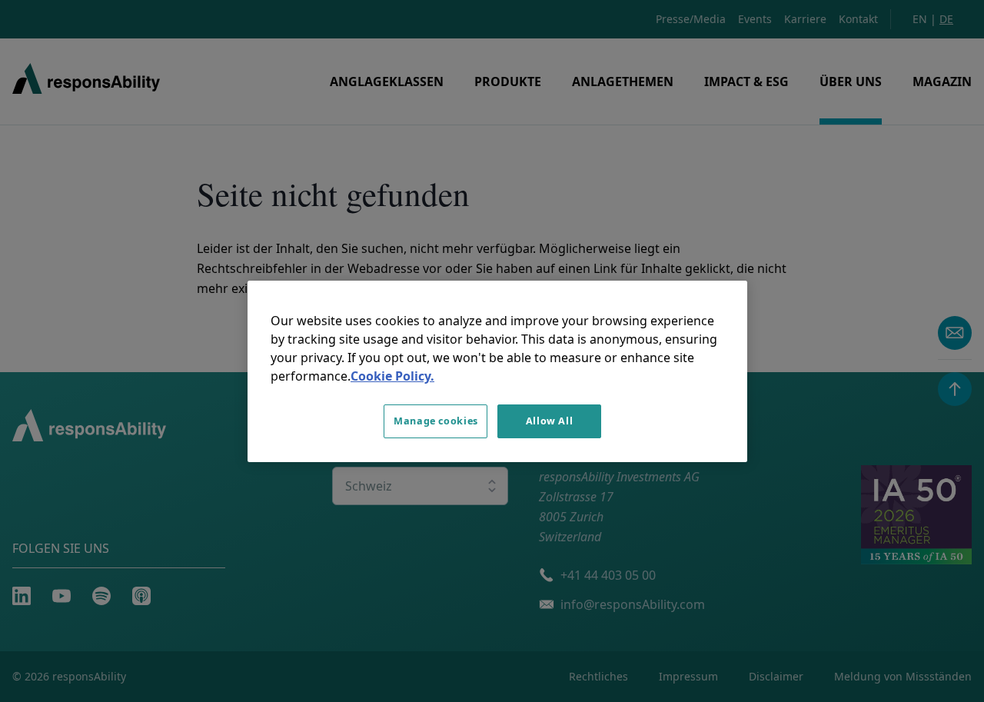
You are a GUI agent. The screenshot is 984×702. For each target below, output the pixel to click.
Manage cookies (436, 421)
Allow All (549, 421)
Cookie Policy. (392, 376)
